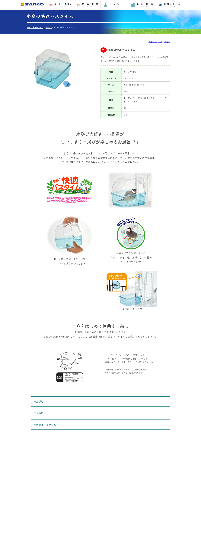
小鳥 (160, 41)
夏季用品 (152, 41)
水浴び (167, 41)
